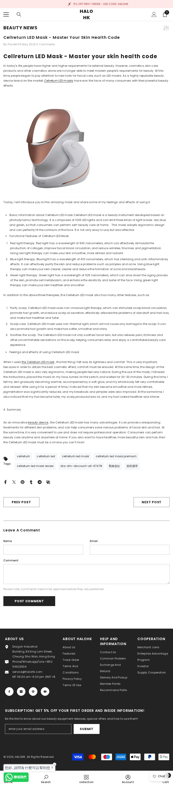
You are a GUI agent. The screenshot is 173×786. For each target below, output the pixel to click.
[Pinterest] (22, 482)
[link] (46, 779)
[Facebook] (5, 482)
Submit (86, 729)
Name (7, 541)
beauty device (38, 422)
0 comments (45, 44)
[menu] (6, 14)
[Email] (48, 482)
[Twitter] (14, 482)
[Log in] (154, 14)
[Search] (19, 14)
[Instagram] (21, 691)
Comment (11, 560)
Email (94, 541)
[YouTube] (45, 691)
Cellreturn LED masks (58, 81)
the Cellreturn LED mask (38, 362)
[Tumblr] (31, 482)
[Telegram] (40, 482)
